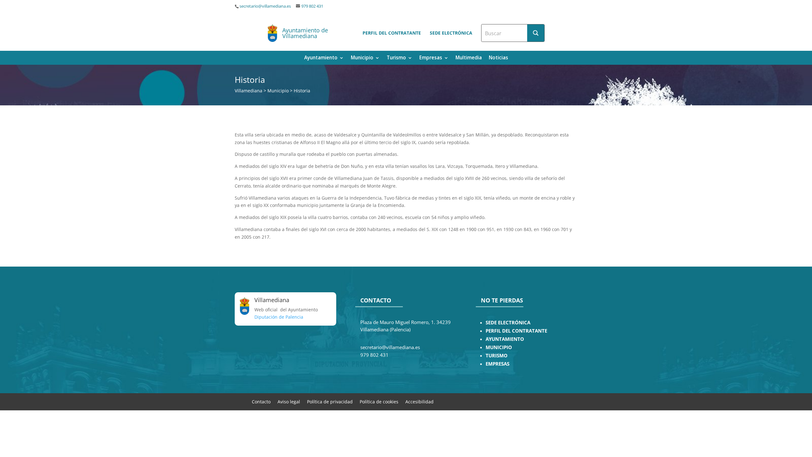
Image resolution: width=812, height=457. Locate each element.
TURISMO (497, 355)
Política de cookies (379, 401)
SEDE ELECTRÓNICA (508, 322)
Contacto (261, 401)
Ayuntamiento (320, 58)
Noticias (498, 58)
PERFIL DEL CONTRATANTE (516, 331)
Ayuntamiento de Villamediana (305, 33)
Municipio (362, 58)
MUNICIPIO (499, 347)
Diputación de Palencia (278, 317)
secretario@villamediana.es (265, 6)
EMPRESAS (497, 364)
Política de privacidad (330, 401)
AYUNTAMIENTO (505, 339)
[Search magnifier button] (535, 33)
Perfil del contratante (392, 33)
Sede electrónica (451, 33)
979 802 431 (312, 6)
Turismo (396, 58)
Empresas (430, 58)
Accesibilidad (419, 401)
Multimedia (468, 58)
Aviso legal (289, 401)
